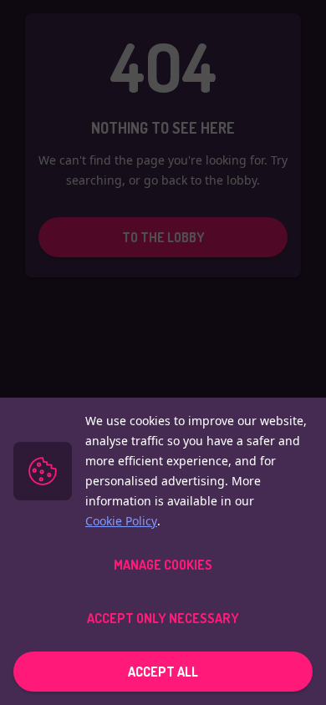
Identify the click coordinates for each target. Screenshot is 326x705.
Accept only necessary (163, 618)
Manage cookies (163, 564)
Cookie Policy (121, 521)
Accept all (163, 671)
